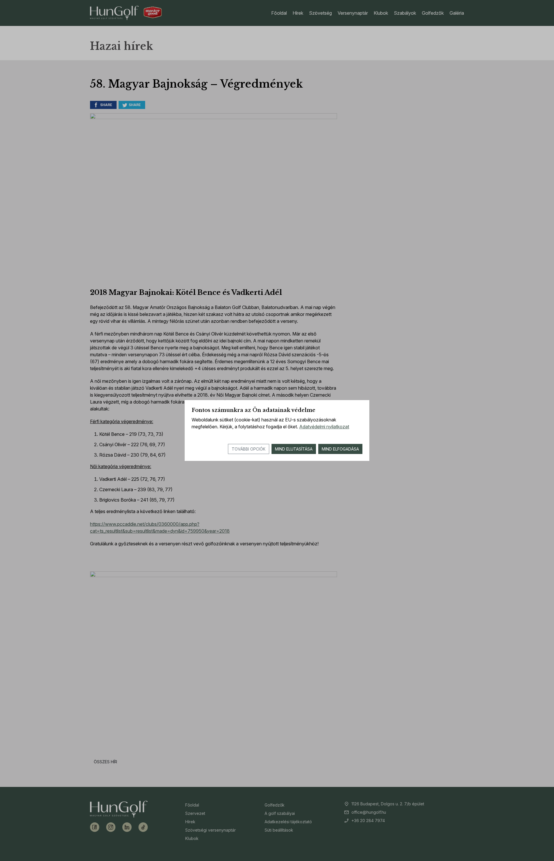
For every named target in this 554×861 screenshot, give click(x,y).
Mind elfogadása (340, 448)
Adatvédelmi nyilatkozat (324, 426)
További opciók (248, 448)
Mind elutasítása (293, 448)
